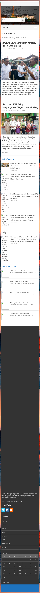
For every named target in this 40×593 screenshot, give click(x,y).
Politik (3, 540)
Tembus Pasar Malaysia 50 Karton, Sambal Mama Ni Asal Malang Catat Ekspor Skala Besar (22, 177)
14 (25, 567)
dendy (18, 49)
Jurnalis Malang (15, 11)
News (23, 49)
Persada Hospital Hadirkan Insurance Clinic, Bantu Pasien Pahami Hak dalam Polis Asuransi (23, 166)
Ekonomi (4, 521)
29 (30, 574)
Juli (11, 33)
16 (36, 567)
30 (36, 574)
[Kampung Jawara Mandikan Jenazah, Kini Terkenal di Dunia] (20, 66)
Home (3, 33)
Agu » (7, 582)
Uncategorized (5, 544)
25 (9, 574)
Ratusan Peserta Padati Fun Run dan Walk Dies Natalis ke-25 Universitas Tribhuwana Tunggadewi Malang (22, 218)
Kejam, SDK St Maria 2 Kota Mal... (19, 281)
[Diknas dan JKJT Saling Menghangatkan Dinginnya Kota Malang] (20, 123)
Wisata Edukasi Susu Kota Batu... (20, 292)
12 (14, 567)
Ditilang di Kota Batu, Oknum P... (19, 303)
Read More (4, 98)
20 (20, 570)
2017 (7, 33)
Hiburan (3, 525)
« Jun (3, 582)
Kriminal (3, 528)
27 (20, 574)
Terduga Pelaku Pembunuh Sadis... (20, 313)
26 (14, 574)
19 (14, 570)
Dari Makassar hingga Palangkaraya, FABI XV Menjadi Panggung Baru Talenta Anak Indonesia (24, 196)
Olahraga (4, 536)
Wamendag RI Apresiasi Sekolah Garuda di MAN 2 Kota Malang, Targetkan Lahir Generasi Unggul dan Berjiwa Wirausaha (23, 239)
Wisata (3, 547)
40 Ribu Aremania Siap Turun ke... (20, 271)
